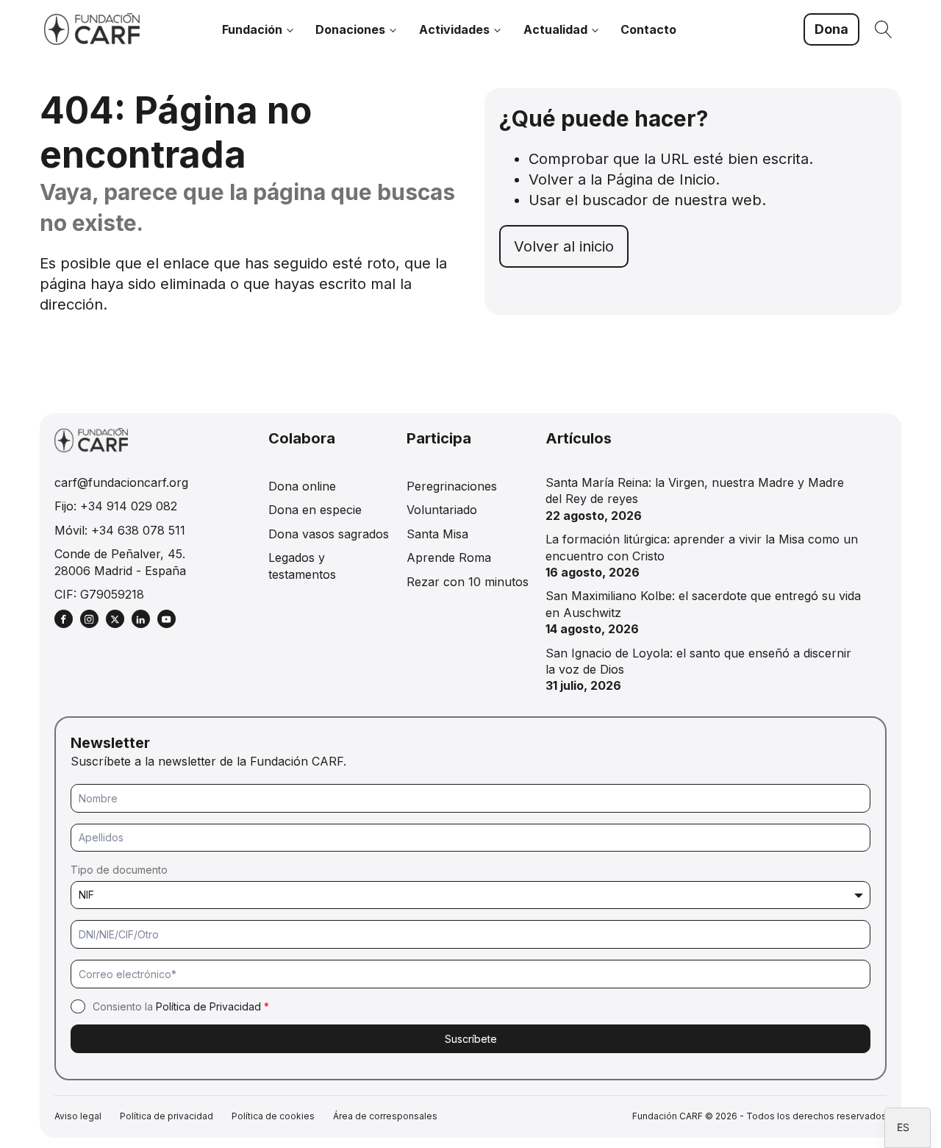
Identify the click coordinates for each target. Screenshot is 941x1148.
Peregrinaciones (452, 486)
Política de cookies (273, 1116)
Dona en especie (315, 509)
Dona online (302, 486)
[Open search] (883, 29)
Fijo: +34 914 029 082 (115, 506)
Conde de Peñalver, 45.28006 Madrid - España (120, 561)
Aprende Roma (449, 557)
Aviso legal (77, 1116)
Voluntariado (442, 509)
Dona (831, 29)
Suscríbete (471, 1039)
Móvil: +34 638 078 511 (119, 530)
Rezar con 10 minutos (468, 581)
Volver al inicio (564, 246)
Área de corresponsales (385, 1116)
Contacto (648, 29)
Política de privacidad (166, 1116)
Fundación (252, 29)
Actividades (454, 29)
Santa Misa (437, 534)
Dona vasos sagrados (328, 534)
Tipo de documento (119, 869)
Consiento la (181, 1006)
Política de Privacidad (208, 1006)
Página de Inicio (661, 179)
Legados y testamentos (302, 565)
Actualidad (555, 29)
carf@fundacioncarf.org (121, 482)
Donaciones (350, 29)
